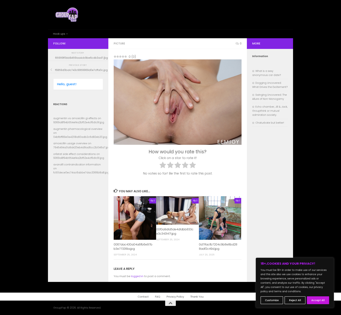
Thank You (197, 296)
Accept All (318, 300)
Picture (119, 43)
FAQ (157, 296)
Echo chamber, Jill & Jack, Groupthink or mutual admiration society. (270, 111)
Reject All (295, 300)
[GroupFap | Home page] (67, 14)
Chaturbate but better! (269, 123)
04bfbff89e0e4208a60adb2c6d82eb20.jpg (80, 137)
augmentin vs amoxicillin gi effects (75, 118)
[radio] (162, 166)
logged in (137, 276)
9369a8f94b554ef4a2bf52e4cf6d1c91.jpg (78, 122)
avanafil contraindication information (77, 164)
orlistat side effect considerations (74, 154)
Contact (143, 296)
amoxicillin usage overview (70, 143)
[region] (295, 283)
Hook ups (59, 34)
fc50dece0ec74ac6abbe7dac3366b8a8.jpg (81, 172)
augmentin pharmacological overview (77, 129)
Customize (272, 300)
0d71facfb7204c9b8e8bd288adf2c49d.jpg (218, 246)
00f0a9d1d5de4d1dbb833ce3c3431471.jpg (174, 231)
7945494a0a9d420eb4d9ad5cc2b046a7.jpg (81, 147)
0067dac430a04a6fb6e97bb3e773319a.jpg (133, 246)
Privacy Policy (175, 296)
